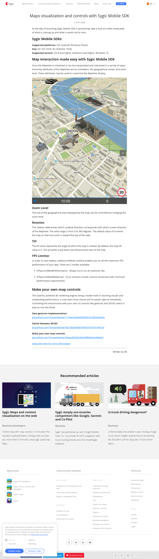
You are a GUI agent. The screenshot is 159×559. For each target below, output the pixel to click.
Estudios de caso (63, 511)
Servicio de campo (100, 504)
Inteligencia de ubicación (102, 528)
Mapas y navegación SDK (66, 496)
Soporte (69, 4)
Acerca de (107, 4)
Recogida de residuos (101, 524)
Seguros (96, 512)
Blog (96, 4)
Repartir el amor (137, 492)
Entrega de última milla (101, 492)
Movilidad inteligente (100, 520)
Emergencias (98, 496)
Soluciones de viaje (100, 516)
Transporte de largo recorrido (100, 487)
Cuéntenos (135, 500)
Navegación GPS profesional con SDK (69, 487)
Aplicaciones (27, 4)
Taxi (94, 500)
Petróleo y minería (100, 508)
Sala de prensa (137, 496)
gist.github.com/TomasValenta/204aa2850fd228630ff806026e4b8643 (67, 337)
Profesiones (135, 488)
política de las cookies (39, 535)
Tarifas (134, 515)
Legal (133, 526)
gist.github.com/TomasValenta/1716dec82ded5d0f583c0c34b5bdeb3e (68, 317)
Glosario (134, 522)
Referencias (135, 484)
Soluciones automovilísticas (67, 492)
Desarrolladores (83, 4)
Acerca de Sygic (137, 480)
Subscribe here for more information (51, 343)
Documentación (62, 515)
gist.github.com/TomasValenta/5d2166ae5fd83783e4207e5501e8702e (68, 327)
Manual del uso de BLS (65, 519)
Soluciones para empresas (49, 4)
